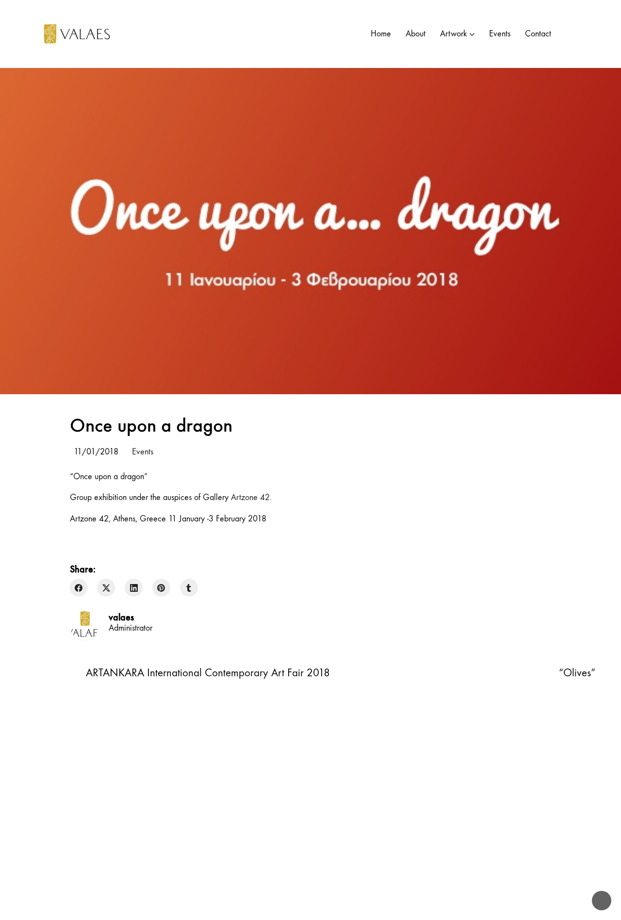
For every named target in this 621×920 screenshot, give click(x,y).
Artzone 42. (252, 497)
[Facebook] (79, 588)
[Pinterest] (161, 588)
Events (142, 452)
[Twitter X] (106, 588)
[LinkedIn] (134, 588)
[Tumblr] (189, 588)
